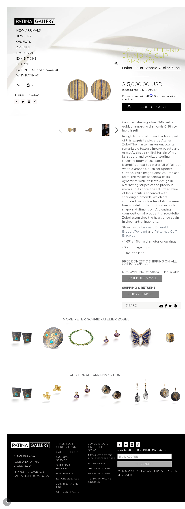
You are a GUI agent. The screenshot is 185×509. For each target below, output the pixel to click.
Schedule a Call (142, 278)
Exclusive (25, 53)
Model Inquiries (99, 473)
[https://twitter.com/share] (171, 306)
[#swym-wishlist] (18, 85)
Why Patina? (27, 75)
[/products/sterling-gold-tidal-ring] (170, 337)
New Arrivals (28, 30)
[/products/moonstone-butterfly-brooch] (140, 337)
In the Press (96, 463)
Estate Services (67, 478)
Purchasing (64, 473)
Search (22, 64)
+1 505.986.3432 (26, 95)
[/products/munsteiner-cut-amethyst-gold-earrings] (111, 337)
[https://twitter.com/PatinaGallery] (23, 101)
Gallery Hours (67, 452)
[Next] (116, 130)
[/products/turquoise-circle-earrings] (22, 337)
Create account (47, 70)
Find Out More (141, 294)
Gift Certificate (67, 492)
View (22, 335)
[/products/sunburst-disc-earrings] (170, 393)
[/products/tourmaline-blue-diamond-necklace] (81, 337)
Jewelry (24, 36)
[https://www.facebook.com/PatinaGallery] (16, 101)
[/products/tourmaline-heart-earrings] (111, 393)
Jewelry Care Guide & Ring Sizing (98, 447)
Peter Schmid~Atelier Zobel (157, 68)
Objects (23, 41)
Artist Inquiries (99, 468)
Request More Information (140, 90)
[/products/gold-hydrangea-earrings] (51, 393)
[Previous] (60, 130)
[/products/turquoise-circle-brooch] (51, 337)
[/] (34, 21)
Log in (21, 70)
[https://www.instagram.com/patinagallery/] (29, 101)
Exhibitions (26, 58)
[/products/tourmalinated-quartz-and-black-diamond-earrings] (140, 393)
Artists (23, 47)
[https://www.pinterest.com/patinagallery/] (35, 101)
